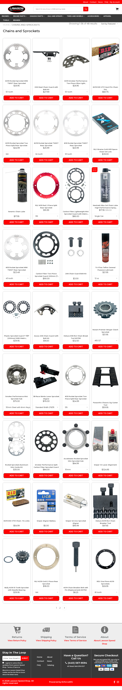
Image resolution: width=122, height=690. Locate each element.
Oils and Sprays (55, 16)
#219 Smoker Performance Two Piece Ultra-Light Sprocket (75, 82)
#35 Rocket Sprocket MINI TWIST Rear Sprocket (17, 268)
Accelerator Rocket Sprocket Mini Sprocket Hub (76, 460)
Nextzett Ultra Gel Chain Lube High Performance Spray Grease (105, 206)
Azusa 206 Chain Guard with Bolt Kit (46, 337)
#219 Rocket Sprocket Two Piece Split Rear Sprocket (16, 144)
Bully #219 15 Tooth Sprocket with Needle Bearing (17, 589)
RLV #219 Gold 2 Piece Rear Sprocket (46, 582)
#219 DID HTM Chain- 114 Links (17, 521)
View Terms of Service (75, 640)
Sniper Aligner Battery (46, 521)
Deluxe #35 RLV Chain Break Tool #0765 (76, 337)
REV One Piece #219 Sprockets (105, 582)
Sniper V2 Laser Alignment (105, 465)
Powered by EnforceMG (61, 682)
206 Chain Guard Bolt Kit (75, 274)
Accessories (93, 16)
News (100, 2)
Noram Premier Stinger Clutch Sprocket (105, 331)
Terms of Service (13, 667)
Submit (25, 658)
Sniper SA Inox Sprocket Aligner (76, 522)
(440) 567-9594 (77, 663)
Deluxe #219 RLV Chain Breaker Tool (105, 522)
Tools (6, 20)
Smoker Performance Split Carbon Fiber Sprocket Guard (46, 466)
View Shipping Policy (46, 640)
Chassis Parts (37, 16)
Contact (93, 2)
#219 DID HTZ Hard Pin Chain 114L (105, 88)
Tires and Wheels (75, 16)
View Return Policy (17, 640)
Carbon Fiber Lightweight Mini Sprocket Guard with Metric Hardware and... (76, 213)
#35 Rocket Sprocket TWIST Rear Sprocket (76, 144)
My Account (115, 2)
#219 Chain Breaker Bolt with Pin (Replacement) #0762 (76, 589)
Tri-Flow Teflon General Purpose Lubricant (105, 268)
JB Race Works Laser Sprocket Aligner (46, 397)
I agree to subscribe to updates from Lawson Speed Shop (13, 665)
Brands (17, 20)
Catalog (50, 665)
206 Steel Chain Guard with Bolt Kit (46, 88)
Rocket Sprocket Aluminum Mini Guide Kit (16, 466)
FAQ (106, 2)
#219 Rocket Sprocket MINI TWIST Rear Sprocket (16, 82)
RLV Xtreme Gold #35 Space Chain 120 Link (105, 150)
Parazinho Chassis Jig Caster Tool (105, 404)
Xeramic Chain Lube (16, 211)
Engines (5, 16)
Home (6, 25)
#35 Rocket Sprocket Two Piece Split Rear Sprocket (76, 397)
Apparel (107, 16)
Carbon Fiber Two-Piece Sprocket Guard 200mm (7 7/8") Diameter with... (46, 275)
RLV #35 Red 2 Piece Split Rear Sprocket (46, 206)
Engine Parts (19, 16)
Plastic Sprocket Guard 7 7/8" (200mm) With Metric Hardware (16, 337)
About (85, 2)
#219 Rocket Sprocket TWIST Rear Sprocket (46, 144)
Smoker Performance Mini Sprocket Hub (16, 397)
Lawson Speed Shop (20, 681)
